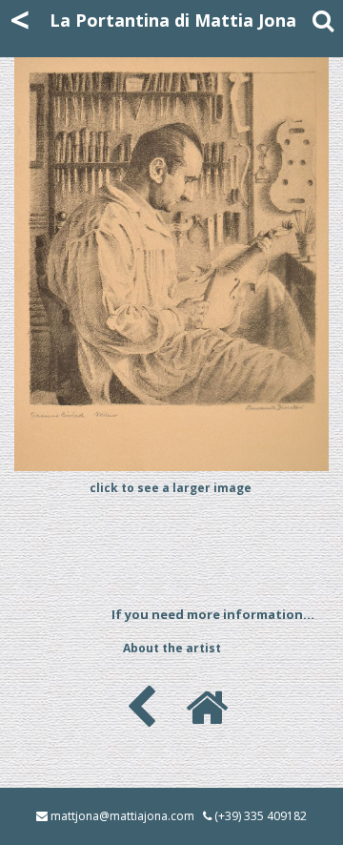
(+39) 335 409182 (260, 816)
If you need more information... (212, 614)
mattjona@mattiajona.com (122, 816)
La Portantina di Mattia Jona (173, 20)
